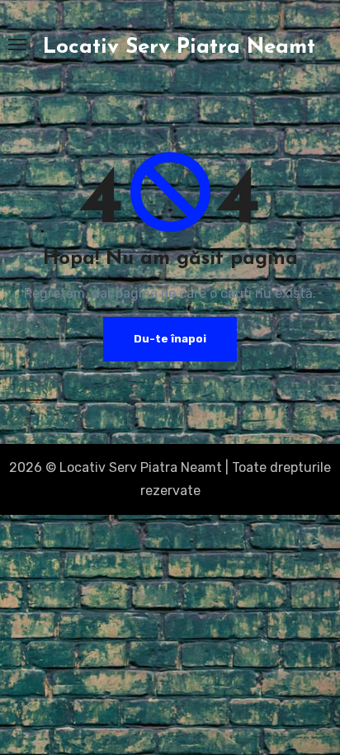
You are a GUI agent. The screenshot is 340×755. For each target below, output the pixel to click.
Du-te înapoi (170, 339)
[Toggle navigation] (17, 44)
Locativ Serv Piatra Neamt (179, 47)
